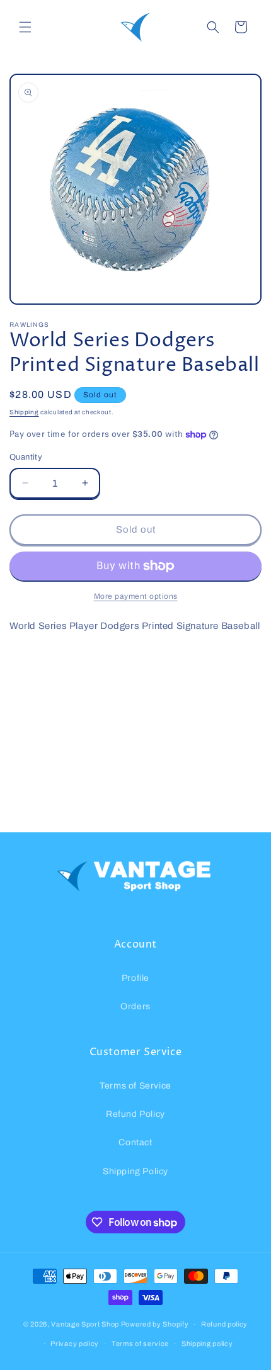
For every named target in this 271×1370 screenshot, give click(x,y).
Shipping (24, 412)
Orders (135, 1006)
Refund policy (224, 1324)
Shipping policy (207, 1343)
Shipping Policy (135, 1171)
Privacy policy (74, 1343)
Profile (135, 978)
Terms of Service (135, 1085)
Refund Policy (135, 1114)
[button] (25, 27)
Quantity (25, 457)
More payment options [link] (136, 596)
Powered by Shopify (155, 1324)
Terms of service (140, 1343)
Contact (135, 1142)
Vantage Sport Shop (85, 1324)
